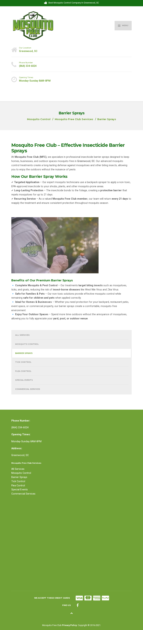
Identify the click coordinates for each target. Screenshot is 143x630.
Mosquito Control (27, 344)
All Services (22, 335)
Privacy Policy (69, 625)
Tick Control (23, 362)
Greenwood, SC (86, 161)
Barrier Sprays (24, 353)
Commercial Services (27, 389)
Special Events (24, 380)
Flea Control (23, 371)
